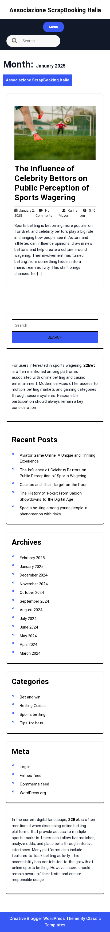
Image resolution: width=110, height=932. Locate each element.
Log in (25, 766)
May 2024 (28, 636)
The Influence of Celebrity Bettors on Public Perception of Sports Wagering (51, 183)
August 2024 (31, 609)
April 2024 (28, 644)
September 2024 (34, 601)
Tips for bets (31, 723)
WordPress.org (33, 793)
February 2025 (32, 557)
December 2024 (33, 575)
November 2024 (34, 584)
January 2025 (31, 566)
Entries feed (30, 775)
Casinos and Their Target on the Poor (53, 484)
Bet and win (30, 697)
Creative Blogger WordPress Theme (44, 918)
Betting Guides (33, 705)
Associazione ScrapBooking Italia (55, 10)
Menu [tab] (53, 27)
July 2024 (28, 618)
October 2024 (32, 592)
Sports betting (32, 714)
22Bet (89, 365)
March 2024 (30, 653)
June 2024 (29, 627)
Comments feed (34, 784)
